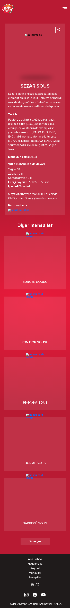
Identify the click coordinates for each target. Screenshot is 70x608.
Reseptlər (35, 577)
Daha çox (35, 541)
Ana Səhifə (35, 559)
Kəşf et (35, 568)
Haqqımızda (35, 563)
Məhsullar (35, 573)
